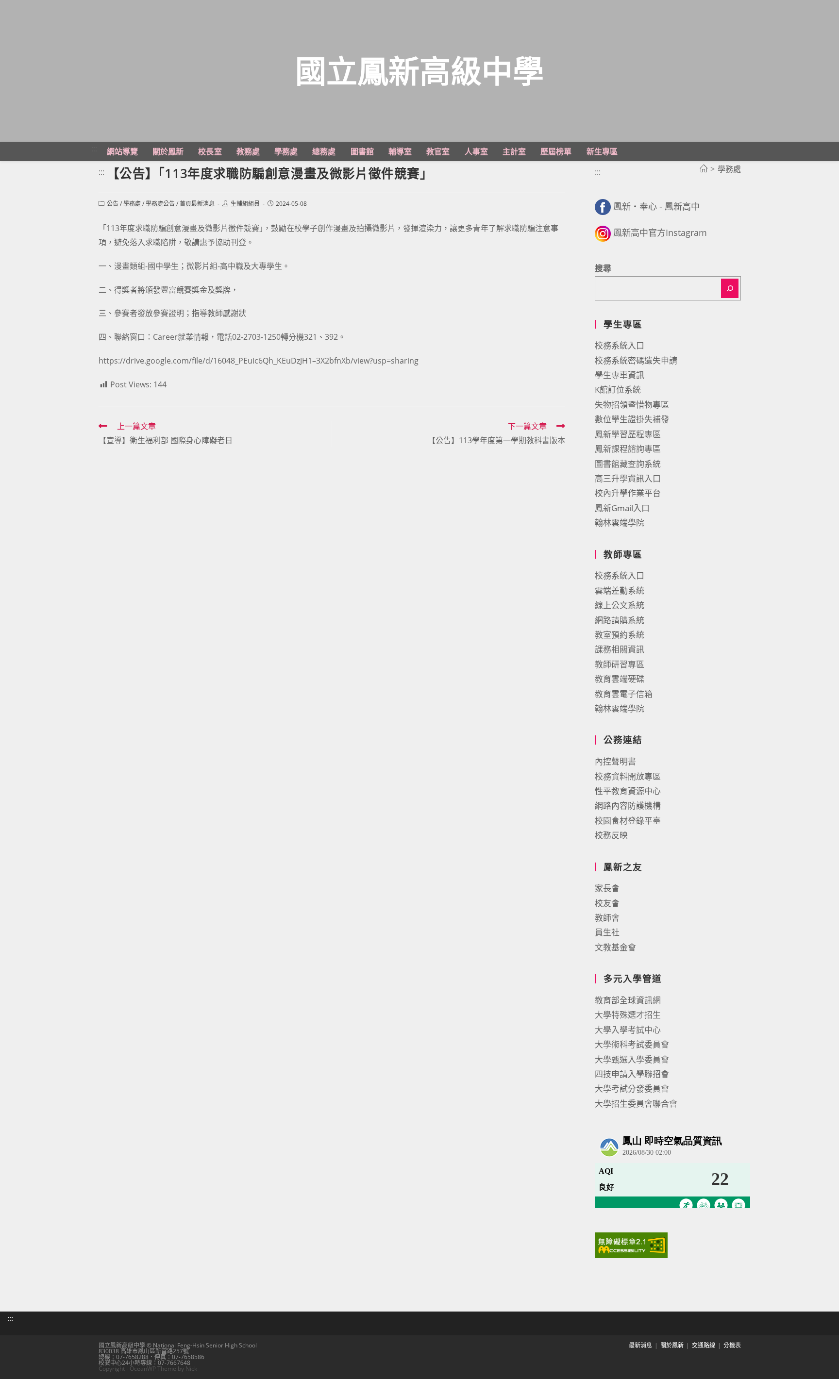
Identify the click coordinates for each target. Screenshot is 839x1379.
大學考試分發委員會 (632, 1088)
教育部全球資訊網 (628, 1000)
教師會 (607, 917)
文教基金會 (615, 947)
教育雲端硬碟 (619, 678)
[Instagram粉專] (603, 232)
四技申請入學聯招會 (632, 1074)
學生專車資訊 (619, 375)
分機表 (732, 1345)
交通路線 (703, 1345)
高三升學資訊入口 (628, 478)
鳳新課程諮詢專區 (628, 448)
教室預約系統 (619, 634)
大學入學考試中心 (628, 1029)
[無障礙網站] (631, 1244)
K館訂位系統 (618, 389)
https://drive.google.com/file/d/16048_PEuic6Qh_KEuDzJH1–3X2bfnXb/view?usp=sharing (259, 360)
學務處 (132, 203)
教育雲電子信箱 (624, 693)
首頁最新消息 (197, 203)
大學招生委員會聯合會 (636, 1103)
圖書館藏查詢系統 (628, 463)
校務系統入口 (619, 345)
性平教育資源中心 (628, 791)
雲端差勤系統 (619, 590)
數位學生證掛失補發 (632, 419)
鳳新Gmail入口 (622, 508)
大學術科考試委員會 (632, 1044)
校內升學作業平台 (628, 492)
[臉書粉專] (603, 206)
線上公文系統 (619, 605)
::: (94, 148)
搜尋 (603, 268)
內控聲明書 (615, 761)
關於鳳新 (672, 1345)
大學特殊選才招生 (628, 1014)
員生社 (607, 932)
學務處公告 (160, 203)
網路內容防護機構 (628, 805)
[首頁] (703, 169)
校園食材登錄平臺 (628, 820)
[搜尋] (729, 288)
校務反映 (611, 835)
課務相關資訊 (619, 649)
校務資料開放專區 (628, 776)
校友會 (607, 903)
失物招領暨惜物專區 (632, 404)
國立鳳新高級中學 (419, 71)
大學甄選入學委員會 (632, 1059)
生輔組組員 (245, 203)
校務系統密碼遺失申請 (636, 360)
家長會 (607, 888)
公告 (112, 203)
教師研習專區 (619, 664)
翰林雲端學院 (619, 522)
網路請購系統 (619, 620)
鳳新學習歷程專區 (628, 434)
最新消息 (640, 1345)
